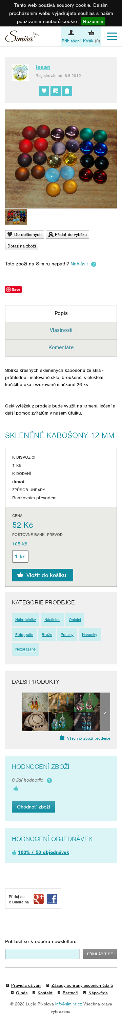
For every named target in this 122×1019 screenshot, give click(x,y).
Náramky (89, 634)
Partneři (70, 993)
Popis (61, 313)
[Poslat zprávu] (55, 91)
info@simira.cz (68, 1004)
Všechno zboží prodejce (88, 738)
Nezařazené (25, 649)
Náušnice (52, 619)
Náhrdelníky (25, 619)
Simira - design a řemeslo (22, 37)
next (105, 712)
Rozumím (93, 21)
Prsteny (67, 634)
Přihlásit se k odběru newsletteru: (41, 941)
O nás (21, 993)
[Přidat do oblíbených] (44, 91)
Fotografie (24, 634)
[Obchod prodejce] (67, 91)
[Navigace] (112, 36)
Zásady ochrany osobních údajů (82, 985)
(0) (91, 41)
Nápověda (98, 993)
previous (17, 712)
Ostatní (75, 619)
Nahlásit (79, 264)
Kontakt (45, 993)
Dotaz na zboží (21, 246)
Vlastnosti (61, 330)
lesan (43, 67)
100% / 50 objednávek (43, 852)
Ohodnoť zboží (33, 807)
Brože (47, 634)
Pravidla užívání (26, 985)
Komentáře (61, 347)
